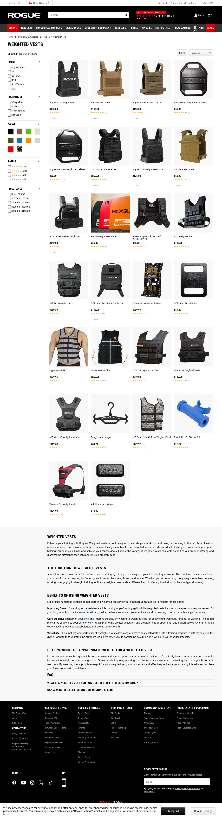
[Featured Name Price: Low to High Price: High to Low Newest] (201, 52)
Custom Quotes (52, 713)
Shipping (49, 733)
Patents (81, 728)
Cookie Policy (84, 757)
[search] (88, 15)
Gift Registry (116, 718)
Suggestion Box (52, 737)
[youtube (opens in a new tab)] (23, 782)
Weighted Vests (59, 37)
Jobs (14, 718)
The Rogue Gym (151, 742)
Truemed (115, 737)
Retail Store (17, 723)
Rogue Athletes (183, 723)
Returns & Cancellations (55, 728)
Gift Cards (163, 3)
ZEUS (113, 723)
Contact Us (176, 3)
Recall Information (86, 742)
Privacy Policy (84, 713)
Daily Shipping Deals (150, 12)
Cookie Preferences (86, 762)
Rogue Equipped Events (187, 728)
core (86, 618)
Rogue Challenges (185, 718)
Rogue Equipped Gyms (154, 718)
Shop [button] (12, 28)
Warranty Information (87, 737)
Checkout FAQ (51, 718)
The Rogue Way (19, 713)
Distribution (83, 752)
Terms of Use (83, 718)
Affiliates (148, 737)
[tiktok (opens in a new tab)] (50, 782)
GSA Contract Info (86, 747)
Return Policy (150, 791)
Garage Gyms (150, 733)
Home (10, 37)
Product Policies (85, 733)
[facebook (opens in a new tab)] (14, 782)
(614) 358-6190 (19, 733)
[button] (126, 15)
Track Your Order (52, 723)
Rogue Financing (118, 728)
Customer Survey (52, 747)
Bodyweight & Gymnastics (26, 37)
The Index (148, 713)
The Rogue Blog (151, 728)
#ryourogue (149, 723)
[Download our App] (64, 782)
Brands (114, 733)
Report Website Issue (54, 742)
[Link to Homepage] (24, 15)
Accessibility (83, 723)
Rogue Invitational (185, 713)
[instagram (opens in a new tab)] (32, 782)
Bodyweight (45, 37)
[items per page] (182, 52)
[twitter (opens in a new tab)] (41, 782)
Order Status (190, 3)
